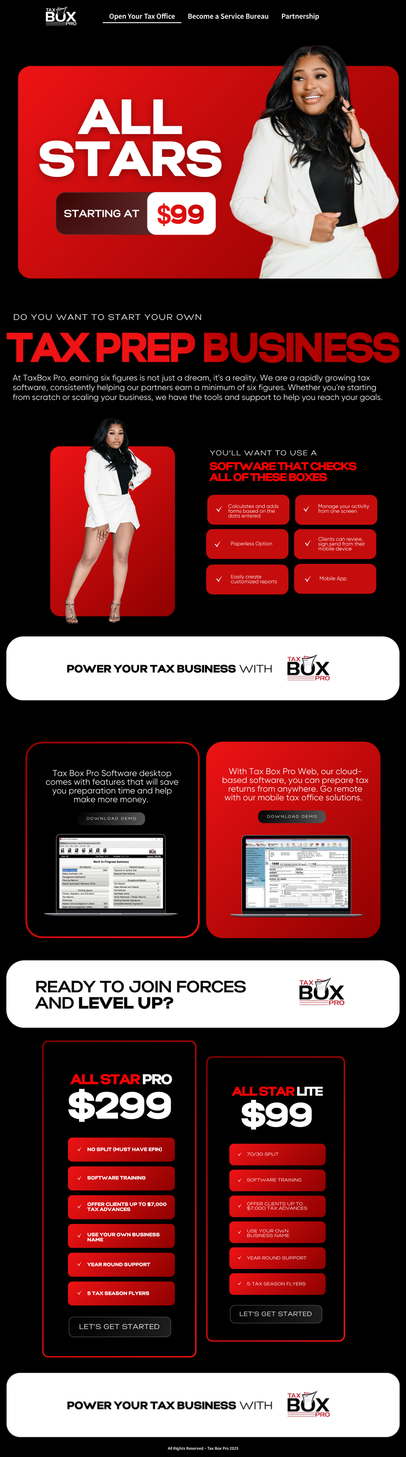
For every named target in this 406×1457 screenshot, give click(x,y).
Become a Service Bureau (228, 16)
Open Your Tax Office (142, 16)
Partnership (300, 16)
